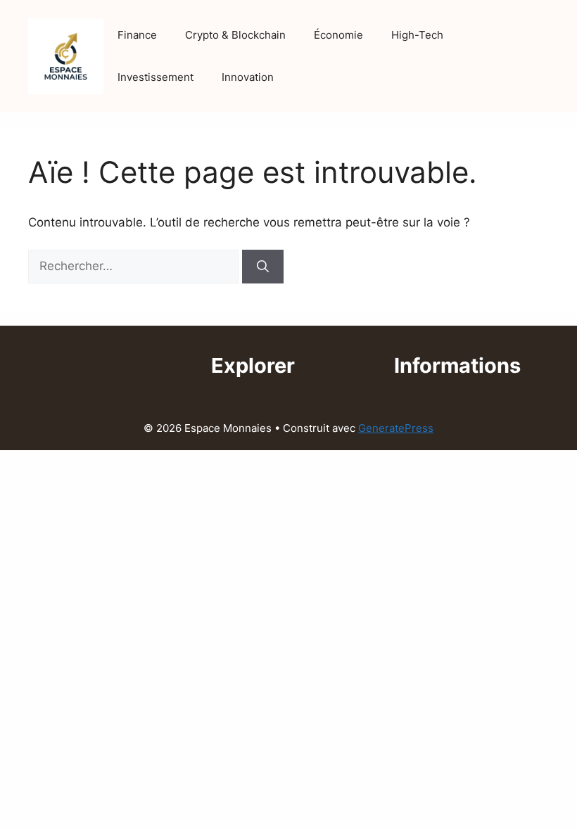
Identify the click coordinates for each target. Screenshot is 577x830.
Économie (338, 35)
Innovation (248, 77)
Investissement (156, 77)
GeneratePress (395, 428)
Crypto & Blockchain (235, 35)
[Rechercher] (263, 266)
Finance (137, 35)
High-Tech (417, 35)
